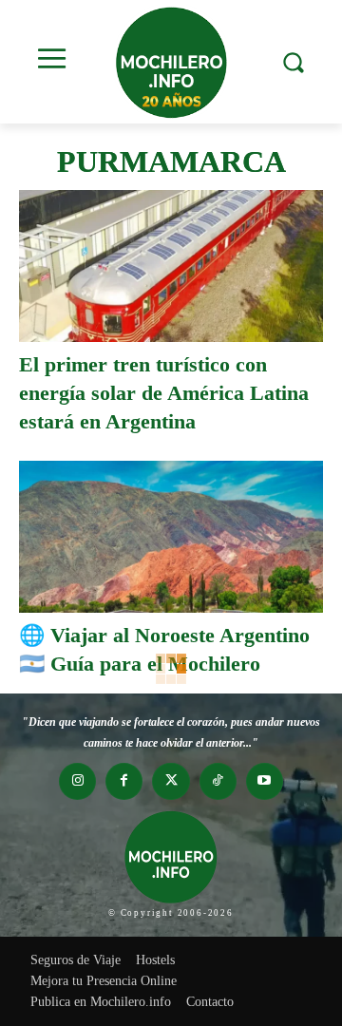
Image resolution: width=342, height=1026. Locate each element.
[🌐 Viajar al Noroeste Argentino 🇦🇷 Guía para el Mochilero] (171, 537)
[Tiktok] (218, 781)
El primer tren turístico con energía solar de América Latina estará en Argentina (164, 392)
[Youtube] (264, 781)
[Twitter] (170, 781)
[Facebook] (123, 781)
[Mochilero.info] (171, 62)
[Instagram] (77, 781)
